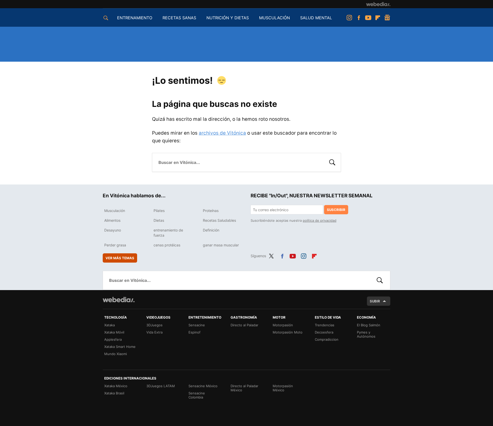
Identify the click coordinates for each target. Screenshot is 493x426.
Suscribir (336, 210)
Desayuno (112, 230)
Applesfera (113, 339)
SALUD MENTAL (316, 17)
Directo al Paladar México (244, 388)
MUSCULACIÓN (274, 17)
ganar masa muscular (221, 245)
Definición (211, 230)
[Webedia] (378, 4)
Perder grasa (115, 245)
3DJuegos (154, 325)
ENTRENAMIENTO (134, 17)
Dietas (159, 220)
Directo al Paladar (244, 325)
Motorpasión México (283, 388)
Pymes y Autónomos (366, 334)
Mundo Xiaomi (115, 354)
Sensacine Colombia (196, 395)
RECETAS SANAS (179, 17)
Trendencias (324, 325)
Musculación (114, 210)
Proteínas (211, 210)
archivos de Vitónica (222, 133)
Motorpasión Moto (287, 332)
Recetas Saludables (219, 220)
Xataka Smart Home (120, 347)
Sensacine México (202, 386)
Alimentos (112, 220)
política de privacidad (319, 220)
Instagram (349, 18)
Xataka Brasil (114, 393)
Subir (375, 301)
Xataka (109, 325)
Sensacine (196, 325)
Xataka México (115, 386)
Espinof (194, 332)
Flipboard (378, 18)
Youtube (368, 18)
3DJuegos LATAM (160, 386)
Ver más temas (120, 258)
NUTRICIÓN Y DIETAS (227, 17)
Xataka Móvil (114, 332)
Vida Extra (154, 332)
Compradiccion (326, 339)
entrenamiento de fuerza (168, 232)
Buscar (332, 162)
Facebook (359, 18)
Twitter (271, 255)
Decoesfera (324, 332)
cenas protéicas (167, 245)
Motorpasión (283, 325)
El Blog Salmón (368, 325)
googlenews (387, 18)
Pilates (159, 210)
